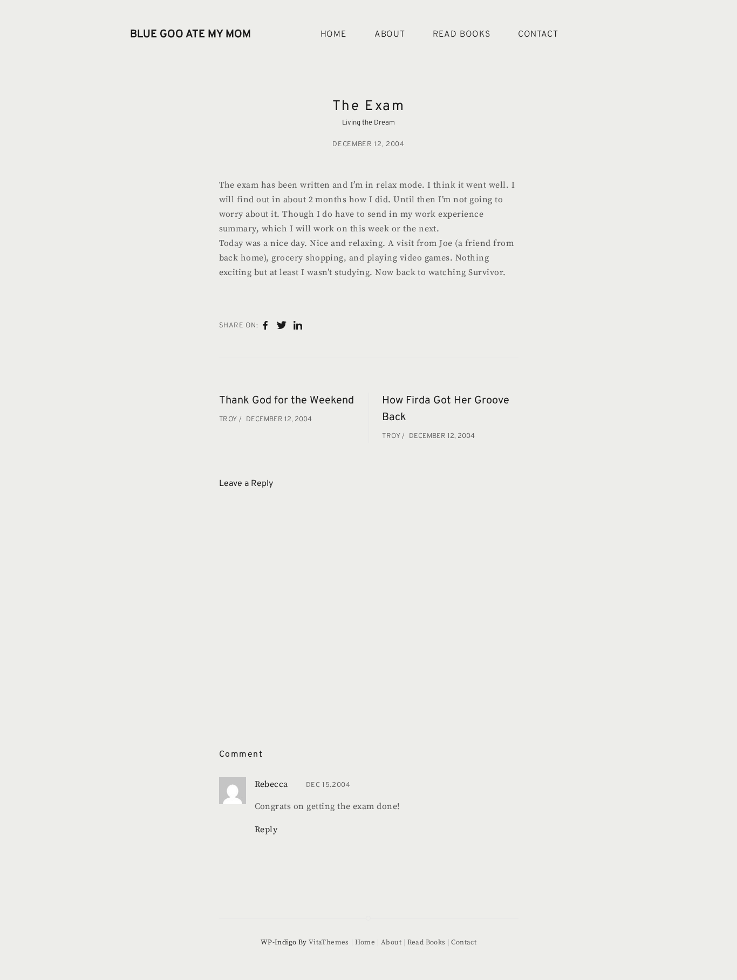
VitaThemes (329, 942)
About (389, 34)
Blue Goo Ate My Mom (190, 35)
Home (333, 34)
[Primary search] (594, 34)
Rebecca (271, 784)
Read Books (461, 34)
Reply (266, 829)
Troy (229, 419)
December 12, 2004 (368, 144)
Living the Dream (368, 123)
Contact (538, 34)
